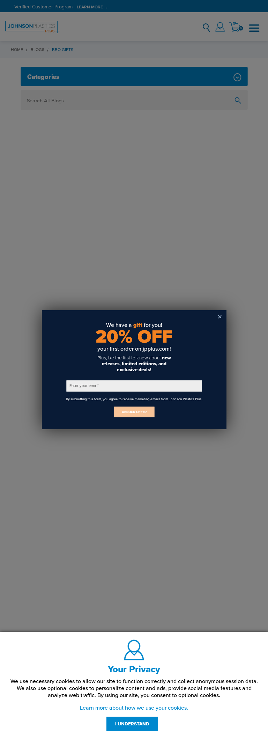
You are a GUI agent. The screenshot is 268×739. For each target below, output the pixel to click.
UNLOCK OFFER (134, 412)
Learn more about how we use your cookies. (134, 707)
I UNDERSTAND (132, 724)
